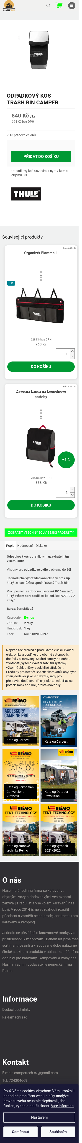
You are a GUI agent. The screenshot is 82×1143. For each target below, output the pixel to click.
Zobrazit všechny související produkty (41, 532)
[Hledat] (47, 5)
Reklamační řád (14, 1017)
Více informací (62, 1106)
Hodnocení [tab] (25, 545)
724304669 (18, 1080)
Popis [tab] (10, 545)
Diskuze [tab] (41, 545)
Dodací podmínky (16, 1009)
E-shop (29, 617)
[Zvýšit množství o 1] (72, 351)
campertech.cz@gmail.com (36, 1073)
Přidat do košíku (41, 156)
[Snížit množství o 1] (72, 356)
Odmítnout (20, 1132)
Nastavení (39, 1117)
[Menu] (71, 5)
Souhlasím (58, 1132)
